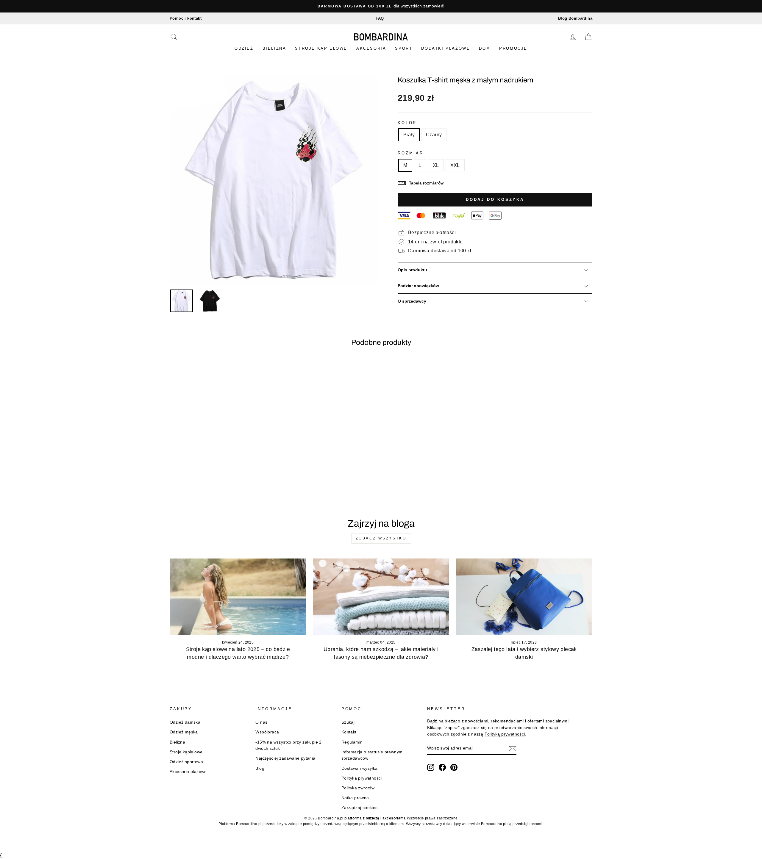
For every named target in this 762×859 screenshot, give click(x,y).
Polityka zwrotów (357, 788)
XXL (455, 165)
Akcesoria (371, 48)
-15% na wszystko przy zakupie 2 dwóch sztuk (288, 745)
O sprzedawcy (412, 301)
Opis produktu (412, 270)
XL (436, 165)
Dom (484, 48)
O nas (261, 722)
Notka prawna (355, 798)
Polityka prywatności (361, 778)
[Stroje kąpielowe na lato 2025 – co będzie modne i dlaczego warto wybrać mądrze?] (238, 596)
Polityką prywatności (505, 734)
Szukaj (348, 722)
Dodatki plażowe (445, 48)
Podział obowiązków (418, 286)
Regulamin (352, 742)
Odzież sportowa (186, 762)
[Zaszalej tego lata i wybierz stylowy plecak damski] (524, 596)
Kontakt (349, 732)
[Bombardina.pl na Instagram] (430, 767)
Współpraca (267, 732)
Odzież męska (184, 732)
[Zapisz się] (512, 748)
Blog (259, 768)
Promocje (513, 48)
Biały (409, 134)
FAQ (380, 18)
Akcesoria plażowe (188, 771)
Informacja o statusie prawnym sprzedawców (372, 755)
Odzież (244, 48)
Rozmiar (411, 153)
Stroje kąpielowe (321, 48)
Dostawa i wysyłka (359, 768)
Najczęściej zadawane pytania (285, 758)
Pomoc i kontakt (186, 18)
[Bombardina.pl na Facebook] (442, 767)
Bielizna (274, 48)
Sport (403, 48)
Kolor (407, 123)
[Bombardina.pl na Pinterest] (453, 767)
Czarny (434, 134)
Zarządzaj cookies (359, 807)
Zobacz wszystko (381, 538)
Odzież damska (185, 722)
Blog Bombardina (575, 18)
